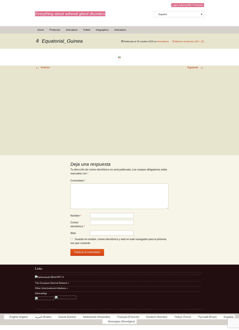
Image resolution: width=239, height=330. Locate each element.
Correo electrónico (77, 224)
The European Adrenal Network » (52, 283)
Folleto (86, 29)
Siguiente (195, 67)
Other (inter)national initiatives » (51, 288)
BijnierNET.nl (57, 277)
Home (40, 29)
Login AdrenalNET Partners (188, 5)
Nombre (75, 215)
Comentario (78, 180)
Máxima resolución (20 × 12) (189, 41)
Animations (72, 29)
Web (73, 233)
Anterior (42, 67)
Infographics (102, 29)
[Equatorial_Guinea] (119, 57)
